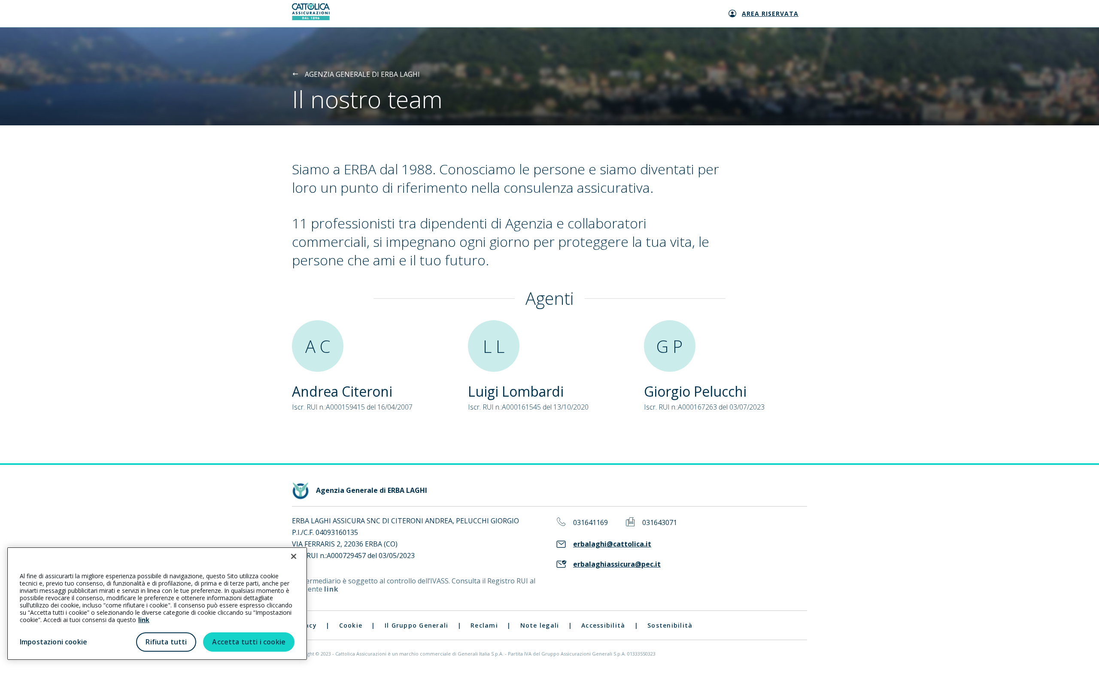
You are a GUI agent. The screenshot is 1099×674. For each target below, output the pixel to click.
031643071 (659, 523)
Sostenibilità (669, 625)
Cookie (351, 625)
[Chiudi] (293, 556)
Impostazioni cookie (53, 642)
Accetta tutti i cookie (248, 642)
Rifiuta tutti (166, 642)
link (331, 589)
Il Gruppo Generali (417, 625)
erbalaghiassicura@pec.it (617, 564)
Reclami (484, 625)
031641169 (590, 523)
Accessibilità (603, 625)
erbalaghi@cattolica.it (612, 544)
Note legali (539, 625)
